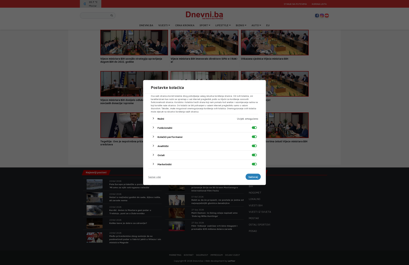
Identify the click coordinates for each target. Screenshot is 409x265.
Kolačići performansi (170, 136)
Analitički (163, 146)
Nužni (161, 118)
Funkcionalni (165, 127)
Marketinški (165, 164)
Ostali (161, 155)
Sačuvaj (253, 176)
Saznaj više (154, 176)
